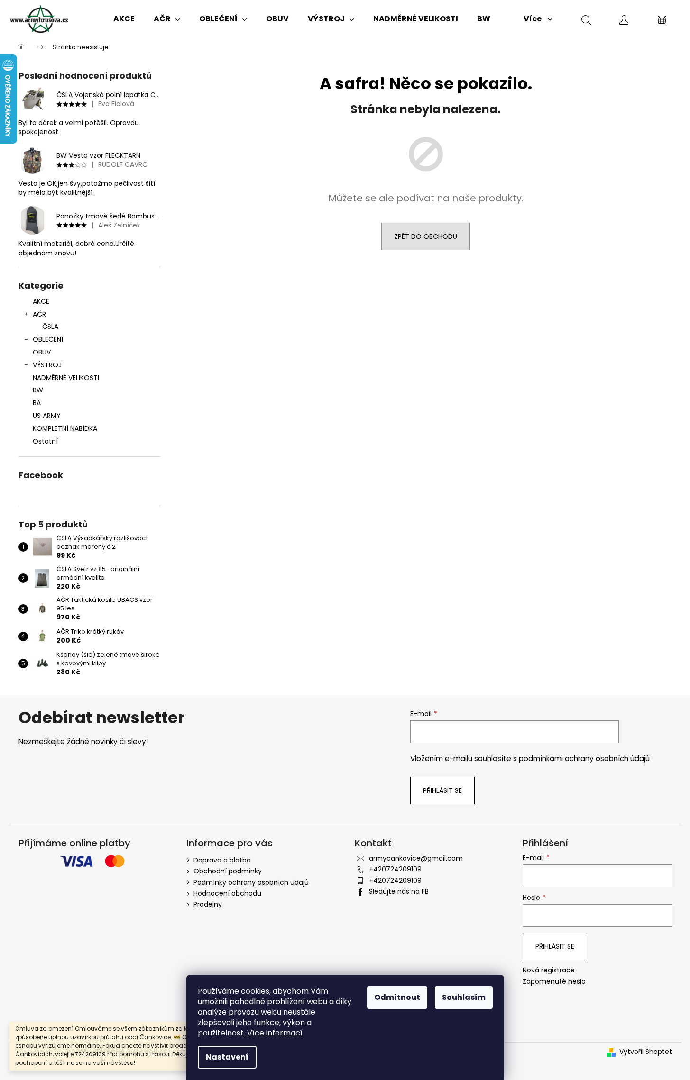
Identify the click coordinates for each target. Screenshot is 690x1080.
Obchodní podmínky (227, 871)
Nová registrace (549, 970)
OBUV (42, 352)
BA (37, 403)
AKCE (41, 301)
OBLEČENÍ (48, 339)
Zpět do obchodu (425, 236)
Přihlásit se (442, 790)
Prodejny (207, 904)
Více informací (275, 1032)
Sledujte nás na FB (399, 891)
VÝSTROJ (47, 365)
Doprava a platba (222, 860)
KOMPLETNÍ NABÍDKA (65, 428)
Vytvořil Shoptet (645, 1051)
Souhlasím (464, 997)
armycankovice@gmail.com (416, 858)
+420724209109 (395, 869)
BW (38, 390)
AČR (39, 314)
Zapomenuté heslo (554, 981)
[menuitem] (124, 19)
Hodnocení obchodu (227, 893)
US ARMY (47, 415)
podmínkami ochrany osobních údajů (584, 758)
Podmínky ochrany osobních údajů (251, 882)
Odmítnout (397, 997)
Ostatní (45, 441)
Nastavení (227, 1057)
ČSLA (50, 326)
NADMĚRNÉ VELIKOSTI (66, 377)
